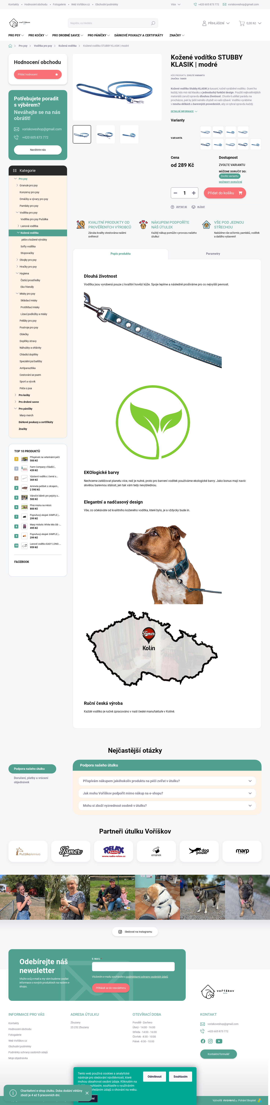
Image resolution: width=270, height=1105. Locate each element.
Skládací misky (29, 300)
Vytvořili (217, 1100)
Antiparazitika (28, 368)
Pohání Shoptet (247, 1100)
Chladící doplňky (29, 354)
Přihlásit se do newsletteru (111, 987)
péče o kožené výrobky (34, 239)
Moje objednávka (18, 1058)
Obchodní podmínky (106, 4)
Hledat (153, 23)
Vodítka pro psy (28, 212)
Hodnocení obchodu (35, 4)
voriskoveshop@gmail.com (42, 129)
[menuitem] (16, 35)
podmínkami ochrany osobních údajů (147, 976)
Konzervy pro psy (29, 192)
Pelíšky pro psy (28, 320)
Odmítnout (154, 1076)
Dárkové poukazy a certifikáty (36, 422)
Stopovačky (27, 253)
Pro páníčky (25, 408)
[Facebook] (203, 1040)
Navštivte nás (38, 149)
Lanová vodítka (29, 226)
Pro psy (23, 178)
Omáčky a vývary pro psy (34, 199)
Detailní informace (182, 111)
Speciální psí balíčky (31, 361)
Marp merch (26, 415)
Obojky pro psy (28, 259)
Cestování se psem (30, 374)
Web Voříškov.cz (80, 4)
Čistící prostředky (30, 280)
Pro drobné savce (29, 401)
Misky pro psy (27, 293)
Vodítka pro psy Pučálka (34, 219)
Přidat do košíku (221, 193)
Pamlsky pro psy (29, 205)
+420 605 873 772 (35, 137)
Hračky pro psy (28, 266)
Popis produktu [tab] (121, 253)
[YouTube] (219, 1040)
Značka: (178, 79)
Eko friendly (27, 286)
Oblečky (24, 334)
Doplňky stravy (28, 341)
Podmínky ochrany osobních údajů (28, 1052)
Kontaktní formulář (218, 1054)
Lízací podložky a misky (34, 314)
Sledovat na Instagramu (138, 931)
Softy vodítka (28, 246)
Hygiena (24, 273)
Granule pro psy (29, 185)
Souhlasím (181, 1076)
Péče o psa (26, 388)
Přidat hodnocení (27, 74)
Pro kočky (24, 395)
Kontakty (13, 4)
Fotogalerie (59, 4)
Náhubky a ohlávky (30, 347)
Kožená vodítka (30, 232)
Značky (23, 428)
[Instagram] (210, 1040)
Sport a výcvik (27, 381)
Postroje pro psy (29, 327)
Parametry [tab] (213, 253)
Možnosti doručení (230, 182)
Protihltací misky (30, 307)
